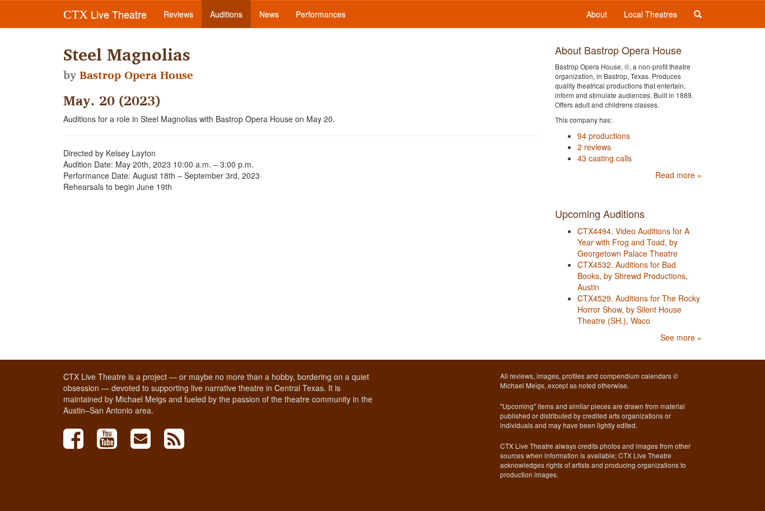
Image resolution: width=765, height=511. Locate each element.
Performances (321, 14)
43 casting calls (604, 158)
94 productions (603, 135)
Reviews (178, 14)
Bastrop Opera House (136, 75)
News (269, 14)
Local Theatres (650, 14)
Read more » (678, 174)
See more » (681, 337)
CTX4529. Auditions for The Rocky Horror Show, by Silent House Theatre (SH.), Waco (638, 309)
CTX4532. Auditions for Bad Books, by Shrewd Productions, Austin (632, 275)
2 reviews (594, 146)
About (596, 14)
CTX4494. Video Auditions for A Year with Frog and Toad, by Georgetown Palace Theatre (633, 242)
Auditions (226, 14)
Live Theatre (105, 14)
